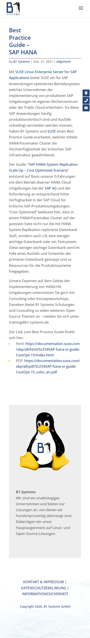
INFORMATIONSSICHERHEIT (45, 593)
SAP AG (51, 188)
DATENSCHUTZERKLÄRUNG (43, 588)
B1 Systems (21, 61)
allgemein (63, 61)
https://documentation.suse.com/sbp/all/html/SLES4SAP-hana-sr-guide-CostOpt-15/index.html (48, 349)
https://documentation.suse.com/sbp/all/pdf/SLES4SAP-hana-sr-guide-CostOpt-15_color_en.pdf (48, 366)
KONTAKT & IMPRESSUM (43, 581)
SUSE (51, 131)
